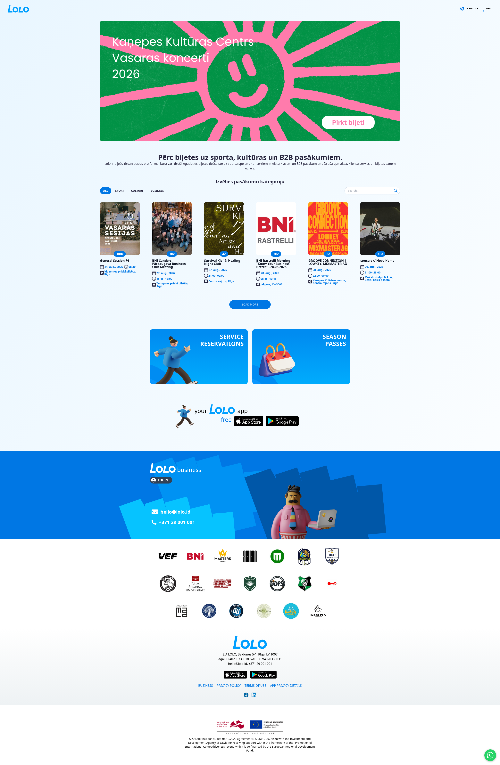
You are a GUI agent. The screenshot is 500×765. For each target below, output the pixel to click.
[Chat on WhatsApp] (490, 755)
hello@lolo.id (175, 512)
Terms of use (255, 685)
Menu (489, 8)
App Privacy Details (286, 685)
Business (205, 685)
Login (163, 480)
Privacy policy (229, 685)
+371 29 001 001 (177, 522)
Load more (250, 304)
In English (472, 8)
